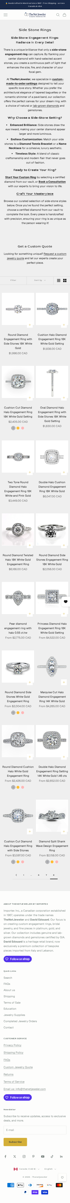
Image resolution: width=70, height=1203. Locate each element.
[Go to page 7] (16, 875)
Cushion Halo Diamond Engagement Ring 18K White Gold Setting (52, 339)
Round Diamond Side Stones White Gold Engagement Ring (18, 696)
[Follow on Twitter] (15, 1156)
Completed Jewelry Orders (20, 1021)
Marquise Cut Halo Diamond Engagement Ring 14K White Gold (52, 696)
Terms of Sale (12, 1002)
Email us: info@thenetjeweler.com (25, 1089)
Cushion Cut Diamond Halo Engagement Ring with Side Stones (18, 846)
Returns (8, 1074)
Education (10, 1008)
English (49, 1169)
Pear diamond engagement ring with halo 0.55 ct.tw (18, 628)
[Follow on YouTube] (43, 1156)
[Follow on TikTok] (52, 1156)
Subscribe (15, 1141)
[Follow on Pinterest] (33, 1156)
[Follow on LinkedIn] (61, 1156)
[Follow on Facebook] (5, 1156)
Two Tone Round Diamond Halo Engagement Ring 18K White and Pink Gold (18, 488)
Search (8, 977)
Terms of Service (14, 1081)
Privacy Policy (12, 1045)
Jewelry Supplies (14, 1015)
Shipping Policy (13, 1052)
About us (9, 990)
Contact (9, 1027)
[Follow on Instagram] (24, 1156)
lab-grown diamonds (45, 105)
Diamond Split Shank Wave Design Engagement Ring (52, 846)
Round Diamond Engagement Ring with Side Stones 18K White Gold (18, 341)
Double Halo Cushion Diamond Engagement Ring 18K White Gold (52, 486)
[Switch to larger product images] (58, 280)
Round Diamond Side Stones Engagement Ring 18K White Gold (52, 559)
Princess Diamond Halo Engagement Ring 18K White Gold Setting (52, 628)
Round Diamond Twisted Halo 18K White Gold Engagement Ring (18, 559)
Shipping (9, 996)
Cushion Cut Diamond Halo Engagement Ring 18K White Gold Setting (18, 412)
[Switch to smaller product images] (64, 280)
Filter (13, 280)
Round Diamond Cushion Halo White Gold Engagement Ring (18, 771)
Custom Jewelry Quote (18, 1067)
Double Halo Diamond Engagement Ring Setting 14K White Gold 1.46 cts (52, 771)
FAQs (7, 983)
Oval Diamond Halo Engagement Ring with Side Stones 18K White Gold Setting (52, 414)
